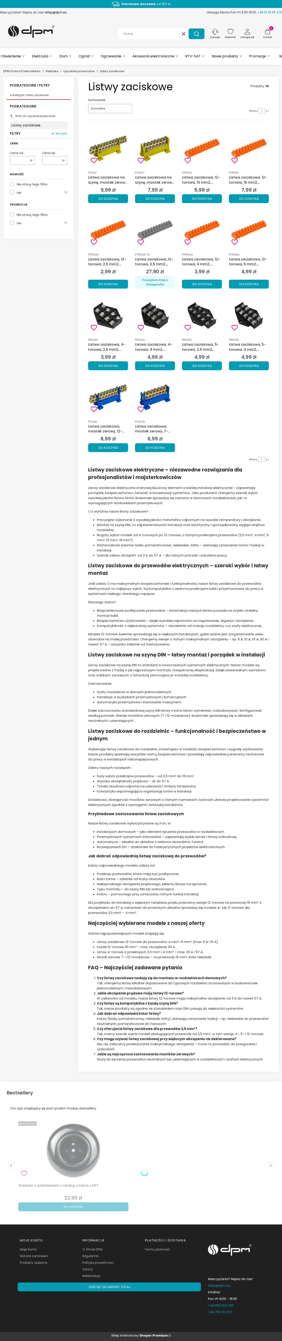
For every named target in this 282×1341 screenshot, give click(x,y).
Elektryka (52, 71)
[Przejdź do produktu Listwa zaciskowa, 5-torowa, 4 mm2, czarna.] (249, 316)
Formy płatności (157, 1249)
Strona (253, 111)
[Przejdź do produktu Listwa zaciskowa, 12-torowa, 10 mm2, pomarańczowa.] (202, 148)
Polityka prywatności (98, 1262)
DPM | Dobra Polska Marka (21, 71)
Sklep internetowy (139, 1335)
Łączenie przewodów (79, 71)
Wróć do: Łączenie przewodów (35, 116)
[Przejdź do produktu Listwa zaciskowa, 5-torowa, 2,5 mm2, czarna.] (202, 316)
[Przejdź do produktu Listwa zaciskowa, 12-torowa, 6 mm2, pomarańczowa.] (249, 230)
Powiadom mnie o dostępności (155, 282)
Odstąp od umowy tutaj (109, 1287)
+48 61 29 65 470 (270, 12)
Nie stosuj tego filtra (32, 184)
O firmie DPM (92, 1249)
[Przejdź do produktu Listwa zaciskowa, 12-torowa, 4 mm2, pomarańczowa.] (202, 230)
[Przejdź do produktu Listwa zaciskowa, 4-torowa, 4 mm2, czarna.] (155, 316)
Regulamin (90, 1256)
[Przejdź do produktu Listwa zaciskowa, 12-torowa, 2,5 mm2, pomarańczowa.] (108, 230)
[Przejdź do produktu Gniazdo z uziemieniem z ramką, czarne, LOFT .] (73, 1150)
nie (19, 192)
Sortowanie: (97, 100)
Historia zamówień (34, 1256)
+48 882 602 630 (221, 1305)
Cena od (16, 153)
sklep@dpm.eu (56, 12)
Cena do (48, 153)
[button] (196, 33)
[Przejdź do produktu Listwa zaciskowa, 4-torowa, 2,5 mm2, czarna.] (108, 316)
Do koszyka (108, 198)
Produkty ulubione (33, 1262)
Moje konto (28, 1249)
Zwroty (87, 1269)
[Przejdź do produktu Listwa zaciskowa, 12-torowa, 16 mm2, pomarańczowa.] (249, 148)
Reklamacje (91, 1276)
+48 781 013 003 (220, 1312)
